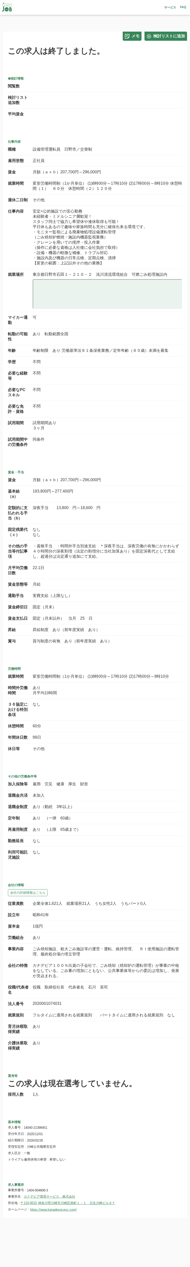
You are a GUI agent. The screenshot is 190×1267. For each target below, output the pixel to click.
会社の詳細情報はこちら (28, 892)
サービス (170, 7)
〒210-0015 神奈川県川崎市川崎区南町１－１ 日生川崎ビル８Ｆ (68, 1203)
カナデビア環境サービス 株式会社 (49, 1196)
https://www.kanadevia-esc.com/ (53, 1209)
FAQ (183, 7)
